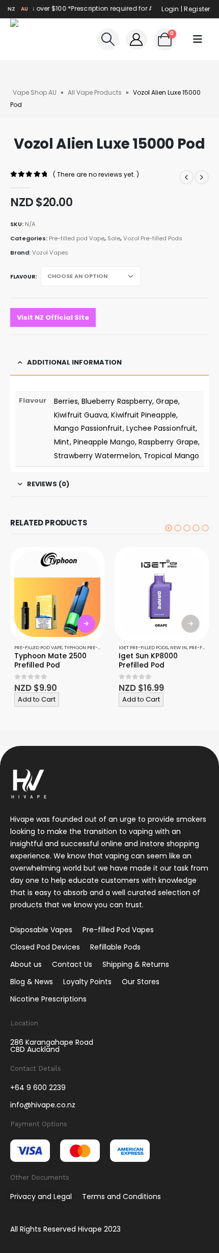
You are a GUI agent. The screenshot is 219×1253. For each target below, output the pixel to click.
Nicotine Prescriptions (48, 999)
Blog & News (31, 982)
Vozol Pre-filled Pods (152, 238)
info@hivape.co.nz (42, 1105)
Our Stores (140, 982)
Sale (113, 238)
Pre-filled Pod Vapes (118, 930)
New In (178, 647)
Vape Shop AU (35, 92)
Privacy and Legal (41, 1196)
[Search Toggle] (108, 39)
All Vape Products (95, 92)
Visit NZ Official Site (53, 317)
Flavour (22, 277)
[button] (168, 528)
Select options (86, 624)
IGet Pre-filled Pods (143, 647)
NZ (12, 9)
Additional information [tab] (74, 362)
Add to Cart (37, 699)
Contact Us (72, 964)
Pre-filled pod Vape (76, 238)
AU (25, 9)
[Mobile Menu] (197, 39)
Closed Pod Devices (45, 947)
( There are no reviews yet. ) (96, 174)
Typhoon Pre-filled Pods (94, 647)
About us (26, 964)
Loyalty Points (87, 982)
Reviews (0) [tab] (48, 484)
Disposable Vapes (41, 930)
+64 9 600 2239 (38, 1087)
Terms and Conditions (121, 1196)
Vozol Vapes (50, 252)
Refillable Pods (115, 947)
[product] (57, 594)
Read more (190, 624)
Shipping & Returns (135, 964)
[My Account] (136, 39)
